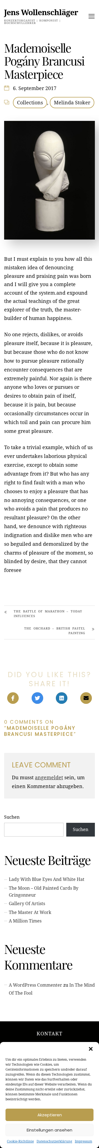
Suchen (12, 817)
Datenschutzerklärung (54, 1141)
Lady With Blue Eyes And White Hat (46, 879)
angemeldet (49, 777)
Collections (30, 102)
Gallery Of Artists (27, 903)
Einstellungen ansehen (49, 1130)
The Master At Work (30, 912)
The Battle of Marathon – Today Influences (48, 614)
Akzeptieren (49, 1115)
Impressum (83, 1141)
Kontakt (49, 1033)
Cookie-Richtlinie (20, 1141)
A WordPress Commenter (35, 985)
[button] (91, 1049)
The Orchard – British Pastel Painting (54, 631)
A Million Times (25, 921)
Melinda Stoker (72, 102)
